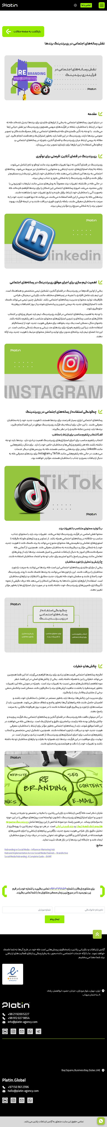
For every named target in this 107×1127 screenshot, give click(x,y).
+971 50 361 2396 (18, 1087)
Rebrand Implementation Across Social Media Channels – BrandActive (36, 853)
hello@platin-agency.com (23, 1091)
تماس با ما (86, 5)
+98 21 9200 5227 (18, 1014)
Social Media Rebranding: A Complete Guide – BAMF (28, 856)
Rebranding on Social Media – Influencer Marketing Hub (29, 849)
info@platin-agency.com (22, 1022)
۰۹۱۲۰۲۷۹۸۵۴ (58, 889)
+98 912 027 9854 (19, 1018)
